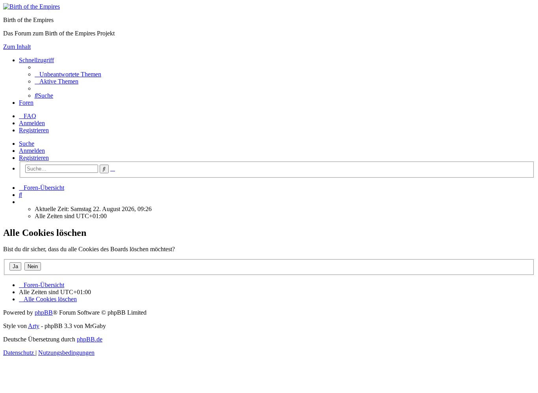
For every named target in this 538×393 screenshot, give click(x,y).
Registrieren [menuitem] (34, 130)
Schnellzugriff (36, 60)
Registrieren (34, 157)
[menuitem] (68, 74)
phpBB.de (89, 339)
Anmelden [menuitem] (32, 123)
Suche (26, 143)
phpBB (44, 312)
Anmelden (32, 150)
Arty (33, 326)
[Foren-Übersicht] (31, 6)
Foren (26, 102)
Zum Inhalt (17, 46)
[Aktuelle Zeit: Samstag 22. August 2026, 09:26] (21, 201)
